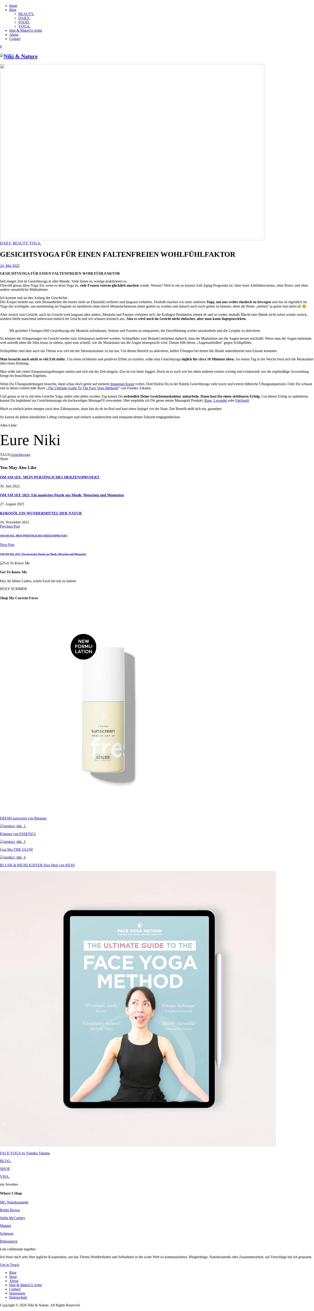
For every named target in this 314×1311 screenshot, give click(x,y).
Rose (208, 400)
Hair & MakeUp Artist (25, 30)
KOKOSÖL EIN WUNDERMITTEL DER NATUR (41, 513)
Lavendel (220, 400)
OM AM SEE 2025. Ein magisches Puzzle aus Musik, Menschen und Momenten (62, 495)
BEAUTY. (26, 14)
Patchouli (242, 400)
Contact (14, 39)
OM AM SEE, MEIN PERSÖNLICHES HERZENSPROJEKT (50, 477)
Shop (13, 1277)
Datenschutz (18, 1297)
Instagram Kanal (122, 384)
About (13, 35)
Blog (12, 10)
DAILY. (24, 18)
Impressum (17, 1293)
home (13, 6)
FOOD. (24, 22)
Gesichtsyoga (20, 455)
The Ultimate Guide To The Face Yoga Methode (83, 388)
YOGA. (24, 26)
